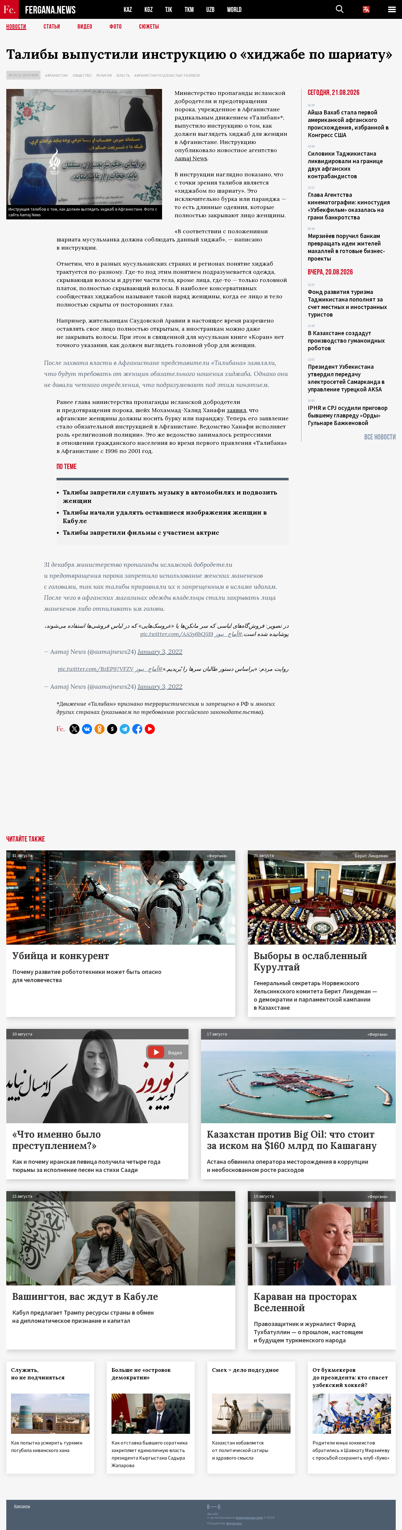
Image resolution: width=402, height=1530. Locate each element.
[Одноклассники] (100, 729)
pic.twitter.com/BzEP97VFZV (95, 668)
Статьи (52, 27)
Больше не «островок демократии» (141, 1374)
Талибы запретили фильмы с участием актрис (141, 532)
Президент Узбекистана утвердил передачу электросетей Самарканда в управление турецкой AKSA (346, 378)
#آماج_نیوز (228, 634)
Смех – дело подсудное (245, 1370)
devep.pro (234, 1523)
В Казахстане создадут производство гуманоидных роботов (346, 340)
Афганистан (56, 75)
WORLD (234, 10)
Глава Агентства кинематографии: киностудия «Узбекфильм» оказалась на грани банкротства (349, 206)
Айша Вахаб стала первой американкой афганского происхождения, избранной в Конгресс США (348, 123)
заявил (236, 410)
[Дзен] (112, 729)
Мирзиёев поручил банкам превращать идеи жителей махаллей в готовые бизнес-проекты (346, 247)
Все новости (380, 437)
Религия (104, 75)
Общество (82, 75)
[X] (74, 729)
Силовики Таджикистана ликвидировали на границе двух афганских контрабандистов (345, 165)
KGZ (148, 10)
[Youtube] (150, 729)
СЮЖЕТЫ (149, 27)
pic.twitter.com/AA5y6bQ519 (176, 634)
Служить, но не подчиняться (38, 1374)
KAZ (128, 10)
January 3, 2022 (160, 651)
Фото (116, 27)
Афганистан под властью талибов (167, 75)
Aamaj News (191, 158)
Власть (123, 75)
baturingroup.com (249, 1517)
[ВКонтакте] (87, 729)
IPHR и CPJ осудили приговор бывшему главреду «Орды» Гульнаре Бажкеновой (348, 415)
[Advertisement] (201, 788)
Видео (85, 27)
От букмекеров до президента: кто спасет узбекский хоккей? (350, 1378)
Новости (16, 27)
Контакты (22, 1506)
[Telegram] (125, 729)
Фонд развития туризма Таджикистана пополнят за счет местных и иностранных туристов (347, 303)
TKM (189, 10)
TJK (168, 10)
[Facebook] (137, 729)
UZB (210, 10)
